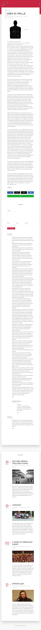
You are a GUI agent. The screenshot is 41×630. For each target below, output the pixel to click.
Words (12, 17)
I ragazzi (16, 505)
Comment (9, 210)
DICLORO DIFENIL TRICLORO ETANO (20, 463)
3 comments (16, 16)
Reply (18, 412)
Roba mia (9, 17)
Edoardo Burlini (10, 16)
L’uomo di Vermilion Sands (22, 543)
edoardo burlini (16, 401)
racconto (9, 187)
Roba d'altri (22, 546)
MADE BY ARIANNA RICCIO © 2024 (20, 625)
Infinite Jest (18, 584)
